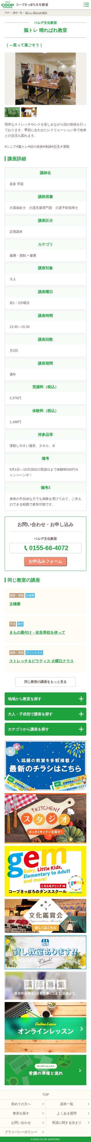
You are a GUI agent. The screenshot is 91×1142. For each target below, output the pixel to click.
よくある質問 (67, 1113)
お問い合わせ (21, 1122)
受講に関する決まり (66, 1122)
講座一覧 (17, 12)
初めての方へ (21, 1104)
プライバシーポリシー (21, 1132)
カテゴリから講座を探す (28, 729)
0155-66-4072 (48, 547)
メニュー (86, 4)
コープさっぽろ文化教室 (32, 4)
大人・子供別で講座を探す (30, 714)
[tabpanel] (45, 79)
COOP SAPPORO (7, 4)
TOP (7, 12)
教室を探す (21, 1113)
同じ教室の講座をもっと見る (45, 682)
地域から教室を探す (25, 699)
